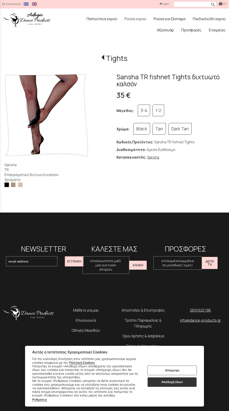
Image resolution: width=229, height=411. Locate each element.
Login (165, 4)
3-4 (144, 110)
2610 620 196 (200, 310)
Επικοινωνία (13, 4)
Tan (159, 129)
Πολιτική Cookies (82, 362)
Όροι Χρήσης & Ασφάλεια (143, 336)
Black (141, 129)
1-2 (158, 110)
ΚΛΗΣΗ (138, 265)
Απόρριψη (172, 370)
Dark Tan (180, 129)
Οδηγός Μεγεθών (86, 330)
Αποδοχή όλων (172, 382)
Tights (116, 58)
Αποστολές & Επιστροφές (143, 310)
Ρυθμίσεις (39, 399)
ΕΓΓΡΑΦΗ (74, 261)
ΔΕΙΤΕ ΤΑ (210, 263)
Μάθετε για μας (86, 310)
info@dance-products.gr (200, 320)
